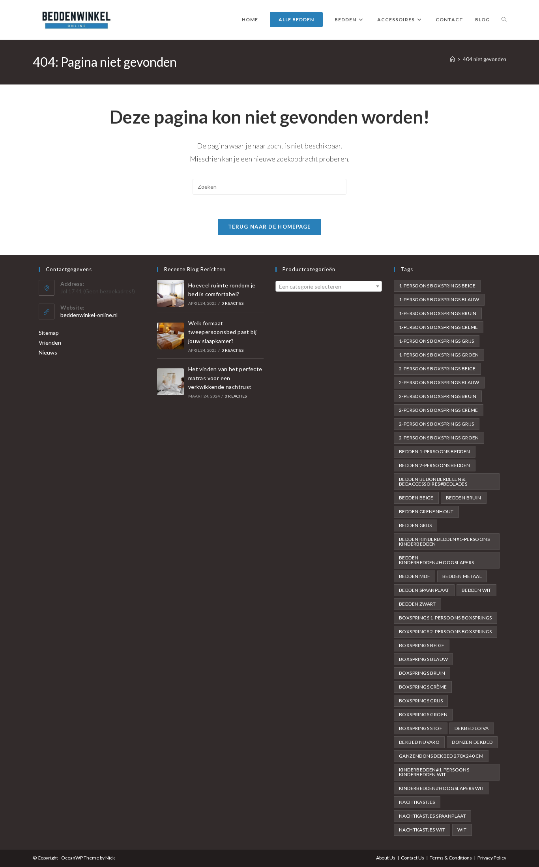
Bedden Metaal (462, 576)
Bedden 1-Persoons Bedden (434, 451)
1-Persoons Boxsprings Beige (437, 286)
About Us (385, 858)
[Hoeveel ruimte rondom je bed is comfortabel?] (170, 293)
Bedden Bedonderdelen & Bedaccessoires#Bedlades (433, 481)
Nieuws (48, 352)
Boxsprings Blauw (423, 659)
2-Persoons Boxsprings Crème (438, 410)
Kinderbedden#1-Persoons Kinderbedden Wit (434, 772)
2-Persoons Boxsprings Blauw (439, 382)
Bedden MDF (414, 576)
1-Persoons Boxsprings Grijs (436, 341)
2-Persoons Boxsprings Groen (439, 438)
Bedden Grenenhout (426, 511)
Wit (461, 830)
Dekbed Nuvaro (419, 742)
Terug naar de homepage (269, 226)
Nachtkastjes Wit (422, 830)
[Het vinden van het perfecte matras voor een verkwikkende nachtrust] (170, 381)
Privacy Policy (491, 858)
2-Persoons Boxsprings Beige (437, 369)
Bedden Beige (416, 498)
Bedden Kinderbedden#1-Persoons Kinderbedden (444, 541)
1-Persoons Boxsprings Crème (438, 327)
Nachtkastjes (417, 802)
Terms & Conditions (451, 858)
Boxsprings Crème (423, 687)
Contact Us (412, 858)
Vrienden (50, 342)
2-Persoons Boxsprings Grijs (436, 424)
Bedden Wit (476, 590)
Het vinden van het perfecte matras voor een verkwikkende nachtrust (225, 378)
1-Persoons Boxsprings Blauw (439, 299)
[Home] (452, 59)
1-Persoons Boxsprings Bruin (438, 313)
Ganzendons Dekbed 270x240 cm (441, 756)
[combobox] (328, 286)
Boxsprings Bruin (422, 673)
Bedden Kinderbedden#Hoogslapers (436, 560)
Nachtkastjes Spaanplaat (432, 816)
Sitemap (49, 332)
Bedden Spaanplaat (424, 590)
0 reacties (232, 303)
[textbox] (329, 286)
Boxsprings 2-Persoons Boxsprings (445, 631)
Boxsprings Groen (423, 714)
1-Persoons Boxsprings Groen (439, 355)
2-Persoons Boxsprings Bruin (438, 396)
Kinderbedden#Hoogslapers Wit (441, 788)
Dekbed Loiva (472, 728)
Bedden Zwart (417, 604)
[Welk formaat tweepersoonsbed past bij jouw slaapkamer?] (170, 336)
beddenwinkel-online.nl (89, 315)
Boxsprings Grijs (421, 701)
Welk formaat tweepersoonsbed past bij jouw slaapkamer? (222, 332)
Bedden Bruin (463, 498)
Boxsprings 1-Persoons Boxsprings (445, 618)
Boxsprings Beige (421, 645)
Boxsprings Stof (420, 728)
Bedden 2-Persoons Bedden (434, 465)
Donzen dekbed (472, 742)
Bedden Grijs (415, 525)
